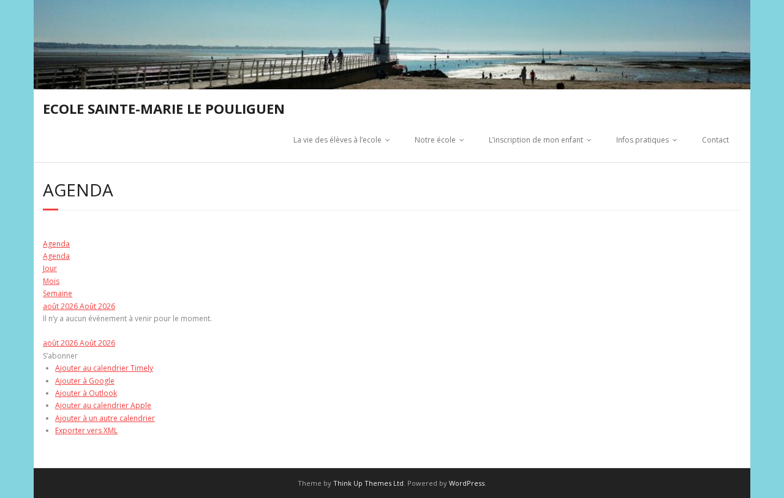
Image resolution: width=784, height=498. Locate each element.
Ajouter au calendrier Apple (103, 405)
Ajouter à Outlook (86, 393)
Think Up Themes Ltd (368, 483)
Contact (715, 140)
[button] (60, 356)
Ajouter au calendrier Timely (104, 368)
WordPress (466, 483)
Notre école (435, 140)
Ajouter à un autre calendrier (105, 418)
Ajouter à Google (85, 381)
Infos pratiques (642, 140)
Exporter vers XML (86, 430)
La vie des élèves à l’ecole (337, 140)
